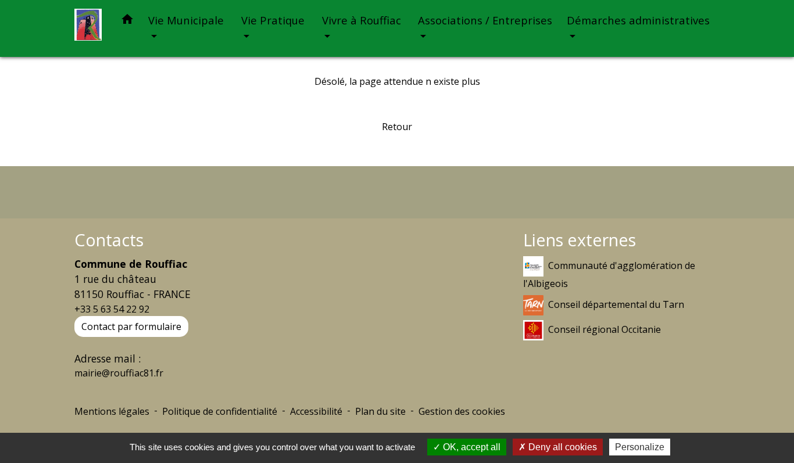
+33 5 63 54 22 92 (111, 309)
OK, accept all (470, 447)
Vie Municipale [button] (186, 20)
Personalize (639, 447)
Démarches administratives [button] (638, 20)
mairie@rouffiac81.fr (118, 373)
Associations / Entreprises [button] (485, 20)
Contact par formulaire (131, 326)
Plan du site (380, 411)
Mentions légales (111, 411)
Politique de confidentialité (219, 411)
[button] (127, 21)
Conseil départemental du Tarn (616, 303)
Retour (397, 126)
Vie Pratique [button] (273, 20)
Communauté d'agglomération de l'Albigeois (609, 274)
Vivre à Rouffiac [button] (361, 20)
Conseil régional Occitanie (604, 328)
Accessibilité (316, 411)
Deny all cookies (561, 447)
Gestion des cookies (462, 411)
